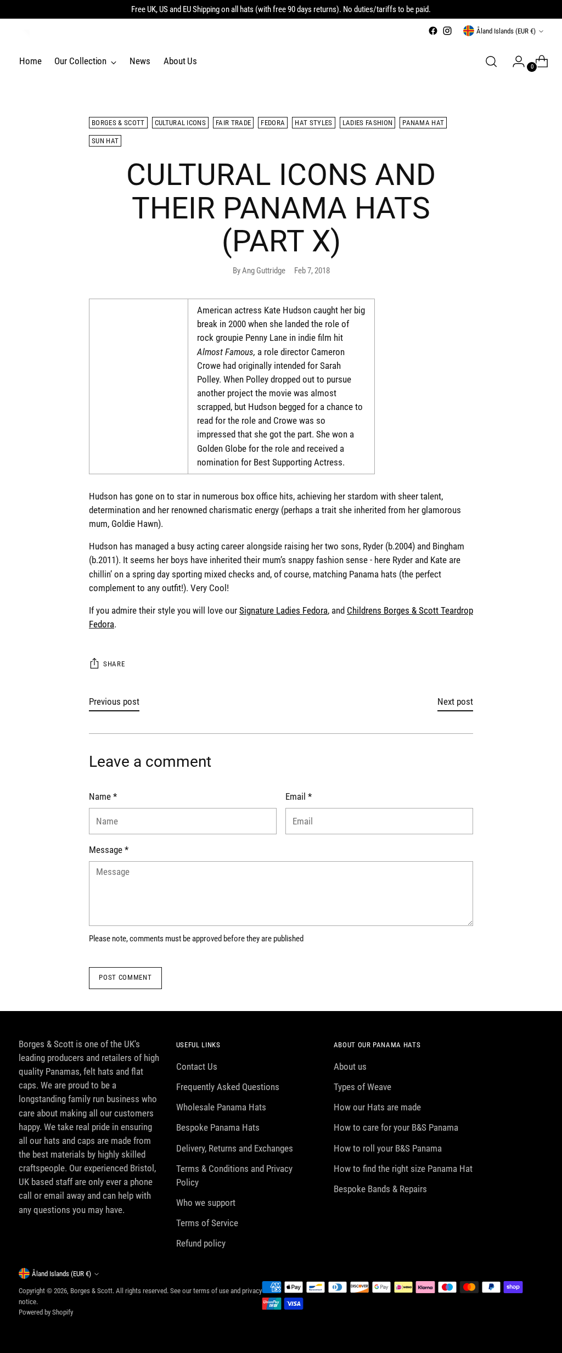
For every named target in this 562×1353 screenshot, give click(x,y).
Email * (298, 796)
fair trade (233, 123)
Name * (103, 796)
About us (350, 1066)
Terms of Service (207, 1222)
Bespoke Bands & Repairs (380, 1188)
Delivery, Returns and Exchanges (234, 1148)
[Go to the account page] (514, 61)
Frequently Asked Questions (227, 1086)
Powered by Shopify (46, 1312)
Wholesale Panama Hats (221, 1107)
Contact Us (196, 1066)
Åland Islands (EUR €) (506, 31)
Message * (108, 849)
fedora (273, 123)
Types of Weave (362, 1086)
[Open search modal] (491, 61)
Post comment (125, 977)
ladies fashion (367, 123)
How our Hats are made (377, 1107)
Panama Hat (423, 123)
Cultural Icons (180, 123)
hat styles (313, 123)
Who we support (205, 1202)
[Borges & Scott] (24, 35)
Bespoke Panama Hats (218, 1127)
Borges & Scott (118, 123)
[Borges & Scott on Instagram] (447, 31)
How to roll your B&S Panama (388, 1148)
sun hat (105, 141)
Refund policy (201, 1243)
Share (114, 664)
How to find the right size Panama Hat (403, 1168)
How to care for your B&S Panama (396, 1127)
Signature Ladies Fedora (283, 610)
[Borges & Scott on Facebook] (433, 31)
